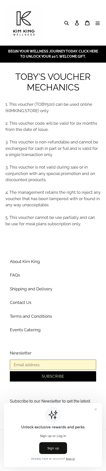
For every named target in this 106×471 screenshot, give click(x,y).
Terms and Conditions (31, 316)
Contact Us (20, 302)
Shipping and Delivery (31, 288)
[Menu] (97, 23)
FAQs (15, 275)
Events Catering (25, 329)
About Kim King (25, 261)
